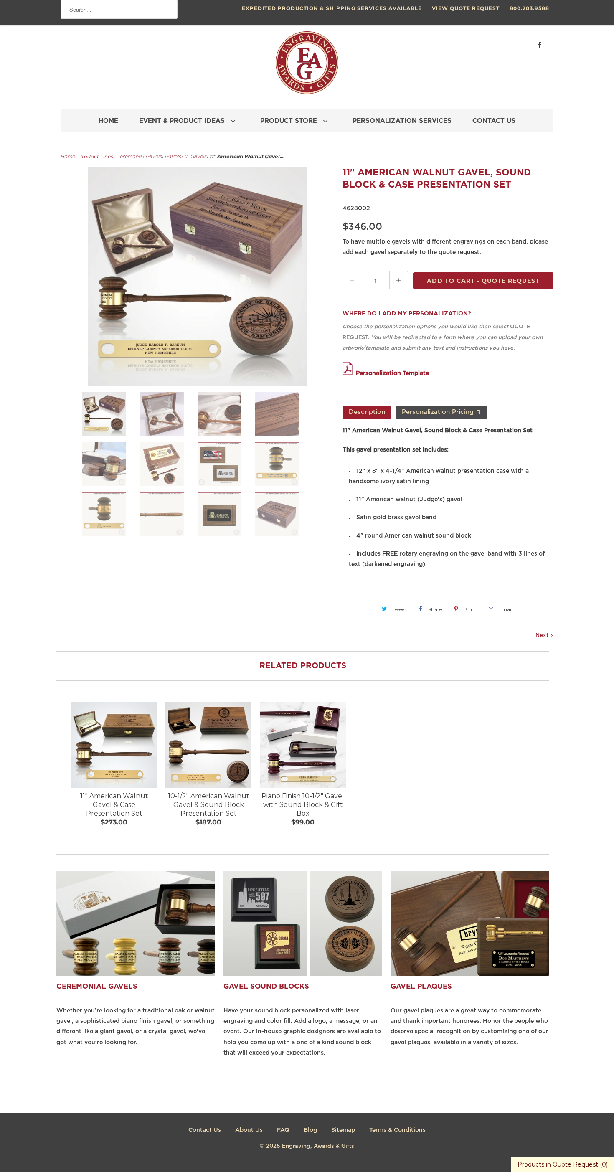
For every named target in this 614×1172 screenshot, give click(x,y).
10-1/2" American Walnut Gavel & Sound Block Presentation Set (208, 804)
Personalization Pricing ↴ (441, 412)
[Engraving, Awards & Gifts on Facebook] (539, 45)
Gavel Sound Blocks (266, 987)
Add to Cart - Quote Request (483, 280)
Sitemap (343, 1130)
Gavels (173, 157)
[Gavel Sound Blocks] (348, 974)
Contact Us (204, 1130)
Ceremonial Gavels (139, 157)
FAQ (283, 1130)
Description (367, 412)
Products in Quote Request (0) (563, 1164)
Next (542, 635)
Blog (310, 1130)
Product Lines (95, 156)
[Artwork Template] (349, 373)
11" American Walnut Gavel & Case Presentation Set (114, 804)
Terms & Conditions (397, 1130)
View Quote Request (466, 8)
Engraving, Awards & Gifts (318, 1146)
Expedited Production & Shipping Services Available (332, 8)
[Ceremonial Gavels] (181, 974)
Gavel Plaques (421, 987)
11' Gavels (195, 157)
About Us (249, 1130)
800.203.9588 (529, 8)
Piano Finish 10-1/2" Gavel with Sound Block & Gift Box (302, 804)
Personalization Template (392, 373)
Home (68, 157)
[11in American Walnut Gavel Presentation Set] (197, 276)
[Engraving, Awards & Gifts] (307, 66)
